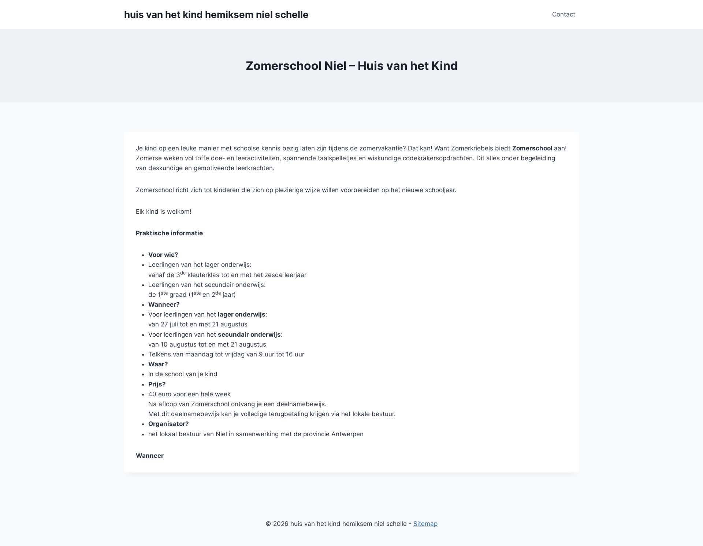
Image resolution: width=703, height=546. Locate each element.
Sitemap (425, 523)
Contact (563, 14)
